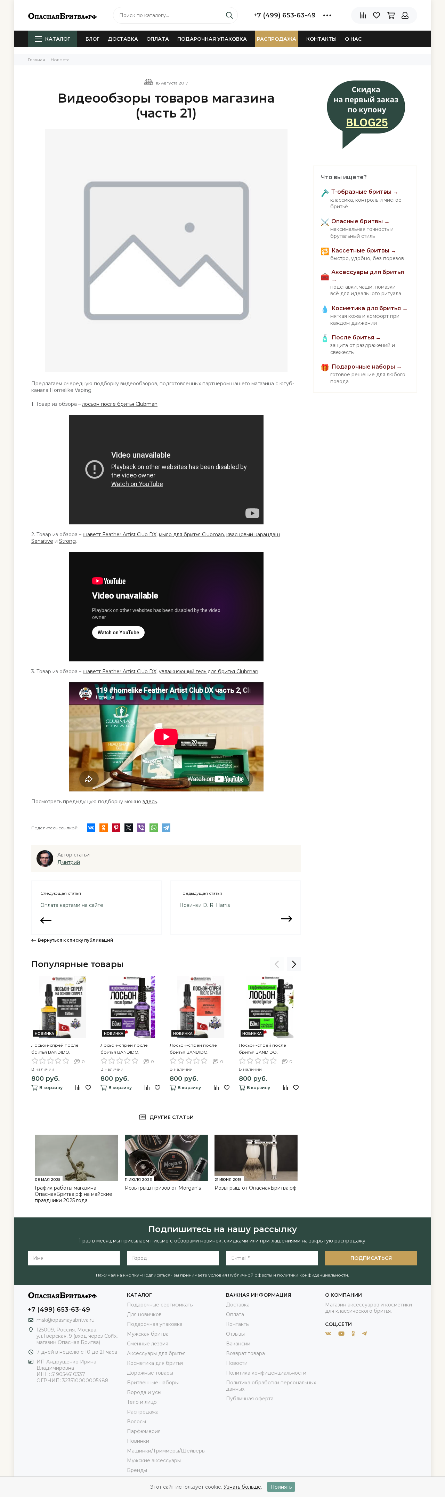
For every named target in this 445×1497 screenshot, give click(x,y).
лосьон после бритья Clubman (119, 404)
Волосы (136, 1421)
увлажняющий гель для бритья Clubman (208, 671)
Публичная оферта (250, 1398)
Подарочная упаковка (212, 39)
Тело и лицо (142, 1402)
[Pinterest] (116, 827)
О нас (353, 39)
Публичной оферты (250, 1275)
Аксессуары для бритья (156, 1353)
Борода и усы (144, 1392)
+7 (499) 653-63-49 (284, 15)
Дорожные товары (150, 1373)
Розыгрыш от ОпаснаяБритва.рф (256, 1188)
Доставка (123, 39)
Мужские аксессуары (154, 1460)
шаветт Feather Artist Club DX (119, 534)
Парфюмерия (144, 1431)
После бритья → (356, 337)
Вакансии (238, 1344)
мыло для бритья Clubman (191, 534)
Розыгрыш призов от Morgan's (163, 1188)
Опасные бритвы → (360, 221)
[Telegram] (166, 827)
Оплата (157, 39)
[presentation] (277, 964)
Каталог (57, 39)
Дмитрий (68, 862)
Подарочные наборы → (366, 366)
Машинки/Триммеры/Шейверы (166, 1451)
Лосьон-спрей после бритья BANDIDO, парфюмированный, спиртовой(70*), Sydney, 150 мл (269, 1049)
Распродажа (276, 39)
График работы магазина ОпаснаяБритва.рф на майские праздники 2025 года (73, 1194)
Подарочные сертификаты (160, 1305)
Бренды (137, 1470)
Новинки (138, 1441)
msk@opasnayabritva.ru (66, 1320)
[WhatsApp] (153, 827)
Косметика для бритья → (369, 308)
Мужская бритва (148, 1334)
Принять (281, 1487)
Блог (92, 39)
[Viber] (141, 827)
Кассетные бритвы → (363, 250)
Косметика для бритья (155, 1363)
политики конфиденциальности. (313, 1275)
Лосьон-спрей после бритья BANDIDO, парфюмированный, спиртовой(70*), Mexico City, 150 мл (200, 1049)
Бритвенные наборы (153, 1382)
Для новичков (144, 1314)
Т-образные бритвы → (364, 192)
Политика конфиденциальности (266, 1373)
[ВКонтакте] (91, 827)
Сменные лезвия (147, 1344)
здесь (150, 801)
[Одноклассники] (103, 827)
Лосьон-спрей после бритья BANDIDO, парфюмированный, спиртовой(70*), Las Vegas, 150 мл (59, 1049)
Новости (237, 1363)
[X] (128, 827)
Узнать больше (242, 1487)
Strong (67, 541)
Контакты (321, 39)
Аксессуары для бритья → (367, 276)
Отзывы (235, 1334)
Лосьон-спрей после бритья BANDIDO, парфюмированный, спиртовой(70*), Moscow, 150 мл (131, 1049)
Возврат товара (245, 1353)
